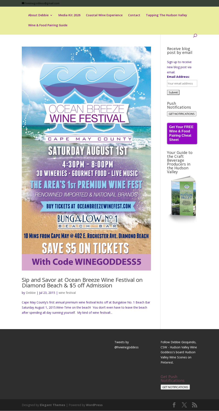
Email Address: (178, 77)
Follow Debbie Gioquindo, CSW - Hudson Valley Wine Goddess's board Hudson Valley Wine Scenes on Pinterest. (179, 352)
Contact (134, 15)
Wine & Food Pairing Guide (47, 25)
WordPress (94, 405)
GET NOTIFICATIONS (182, 114)
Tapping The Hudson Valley (166, 15)
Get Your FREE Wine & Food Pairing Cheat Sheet (181, 133)
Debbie (31, 293)
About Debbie (38, 15)
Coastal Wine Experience (104, 15)
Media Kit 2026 (69, 15)
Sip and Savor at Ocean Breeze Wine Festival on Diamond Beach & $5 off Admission (82, 282)
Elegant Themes (52, 405)
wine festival (67, 293)
